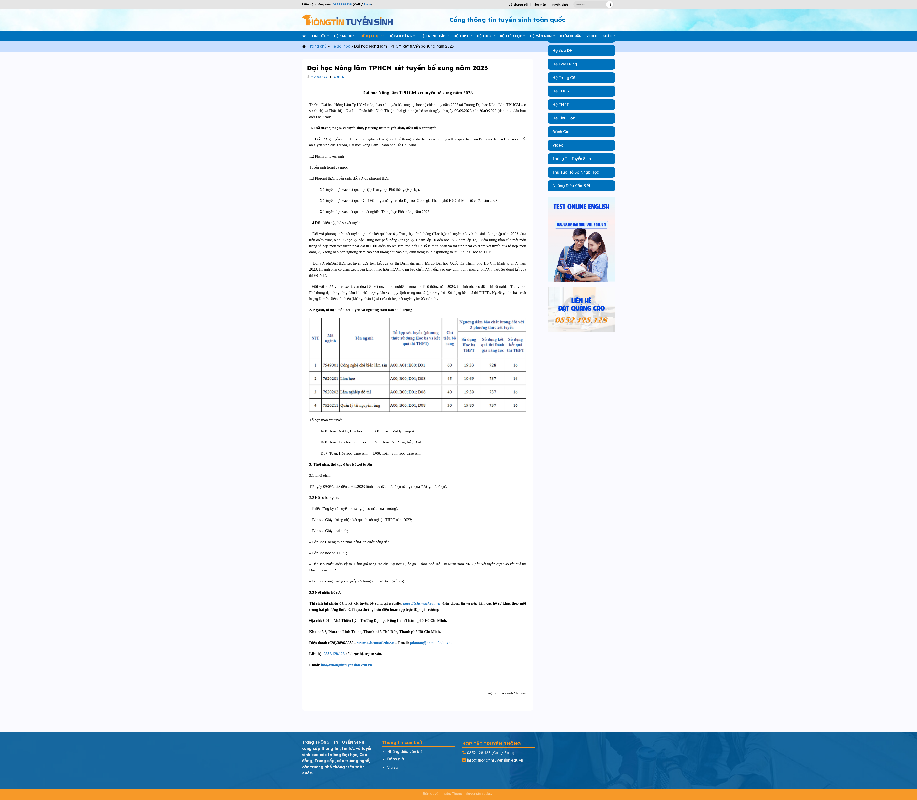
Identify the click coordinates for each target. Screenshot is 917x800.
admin (339, 77)
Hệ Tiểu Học (563, 118)
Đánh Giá (561, 131)
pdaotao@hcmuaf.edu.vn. (431, 643)
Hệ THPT (461, 36)
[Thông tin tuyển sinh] (347, 20)
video (591, 36)
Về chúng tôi (518, 4)
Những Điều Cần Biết (571, 185)
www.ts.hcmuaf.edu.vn (375, 643)
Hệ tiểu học (511, 36)
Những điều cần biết (405, 751)
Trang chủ (317, 46)
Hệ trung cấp (433, 36)
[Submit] (609, 4)
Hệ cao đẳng (400, 36)
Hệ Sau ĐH (562, 50)
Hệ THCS (484, 36)
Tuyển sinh (560, 4)
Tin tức (318, 36)
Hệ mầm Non (541, 36)
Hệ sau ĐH (343, 36)
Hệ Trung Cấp (565, 77)
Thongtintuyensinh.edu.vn (473, 793)
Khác (607, 36)
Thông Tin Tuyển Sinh (571, 158)
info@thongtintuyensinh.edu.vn (346, 665)
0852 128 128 (479, 752)
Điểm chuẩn (571, 36)
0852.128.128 (342, 4)
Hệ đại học (371, 36)
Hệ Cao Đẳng (564, 64)
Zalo (367, 4)
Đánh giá (395, 759)
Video (557, 145)
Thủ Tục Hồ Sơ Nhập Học (575, 172)
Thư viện (539, 4)
